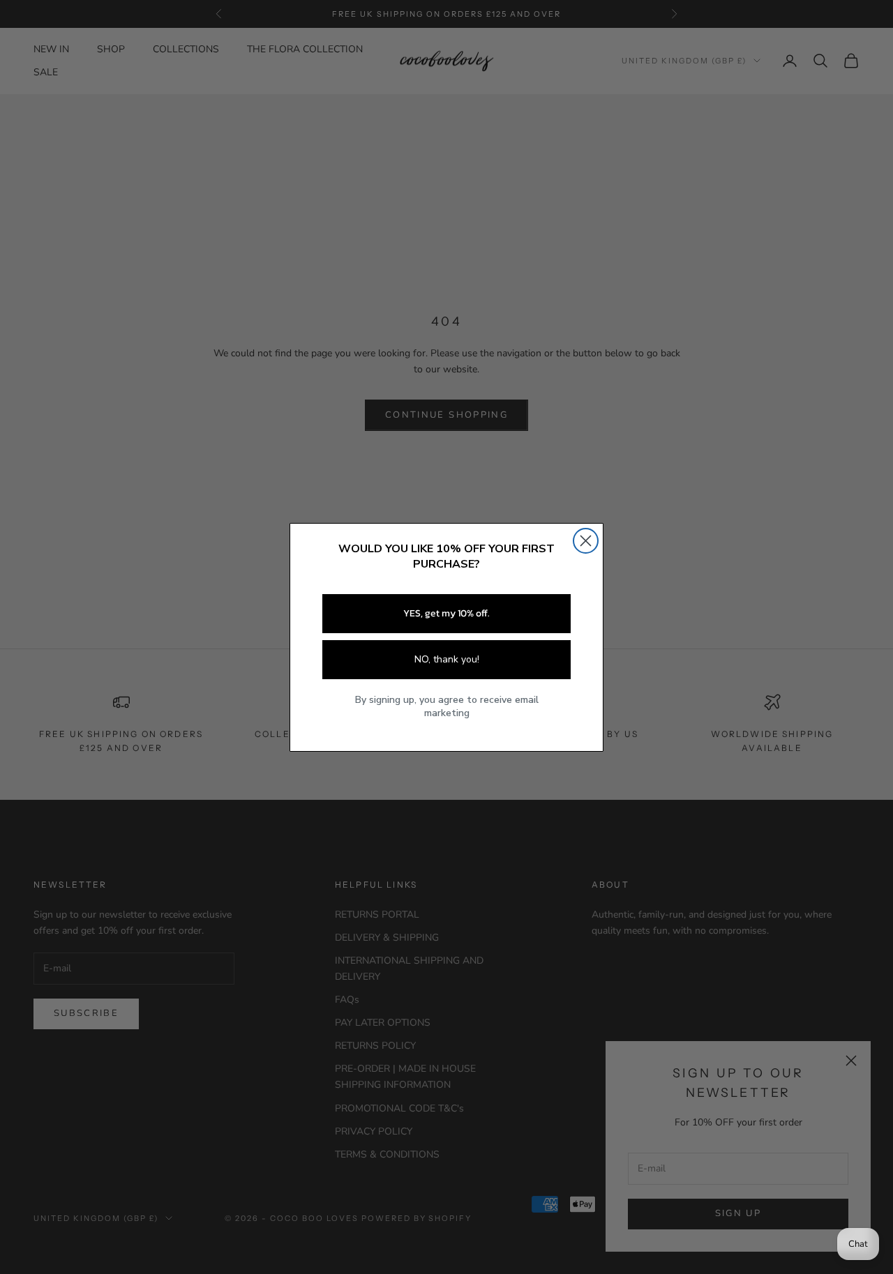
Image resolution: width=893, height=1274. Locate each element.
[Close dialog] (585, 541)
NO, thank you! (446, 659)
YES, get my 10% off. (446, 613)
